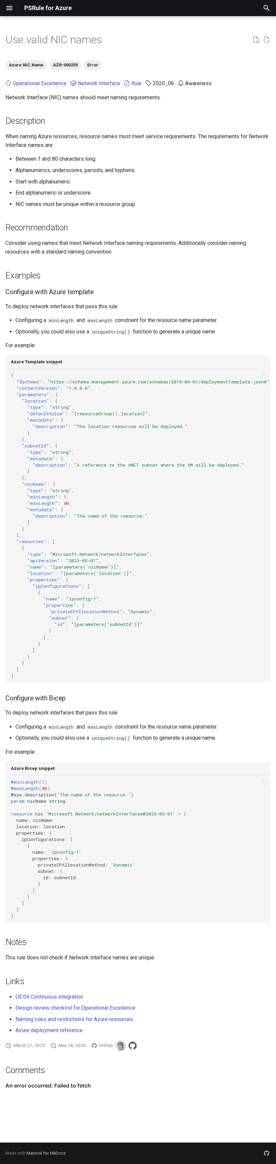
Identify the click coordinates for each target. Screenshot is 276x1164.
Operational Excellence (39, 83)
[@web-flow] (132, 1045)
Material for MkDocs (46, 1153)
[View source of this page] (256, 40)
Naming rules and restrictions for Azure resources (74, 1019)
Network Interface (98, 83)
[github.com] (266, 1153)
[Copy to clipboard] (264, 376)
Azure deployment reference (49, 1030)
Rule (136, 83)
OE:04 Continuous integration (49, 997)
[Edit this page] (267, 40)
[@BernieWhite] (120, 1045)
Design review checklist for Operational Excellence (75, 1008)
